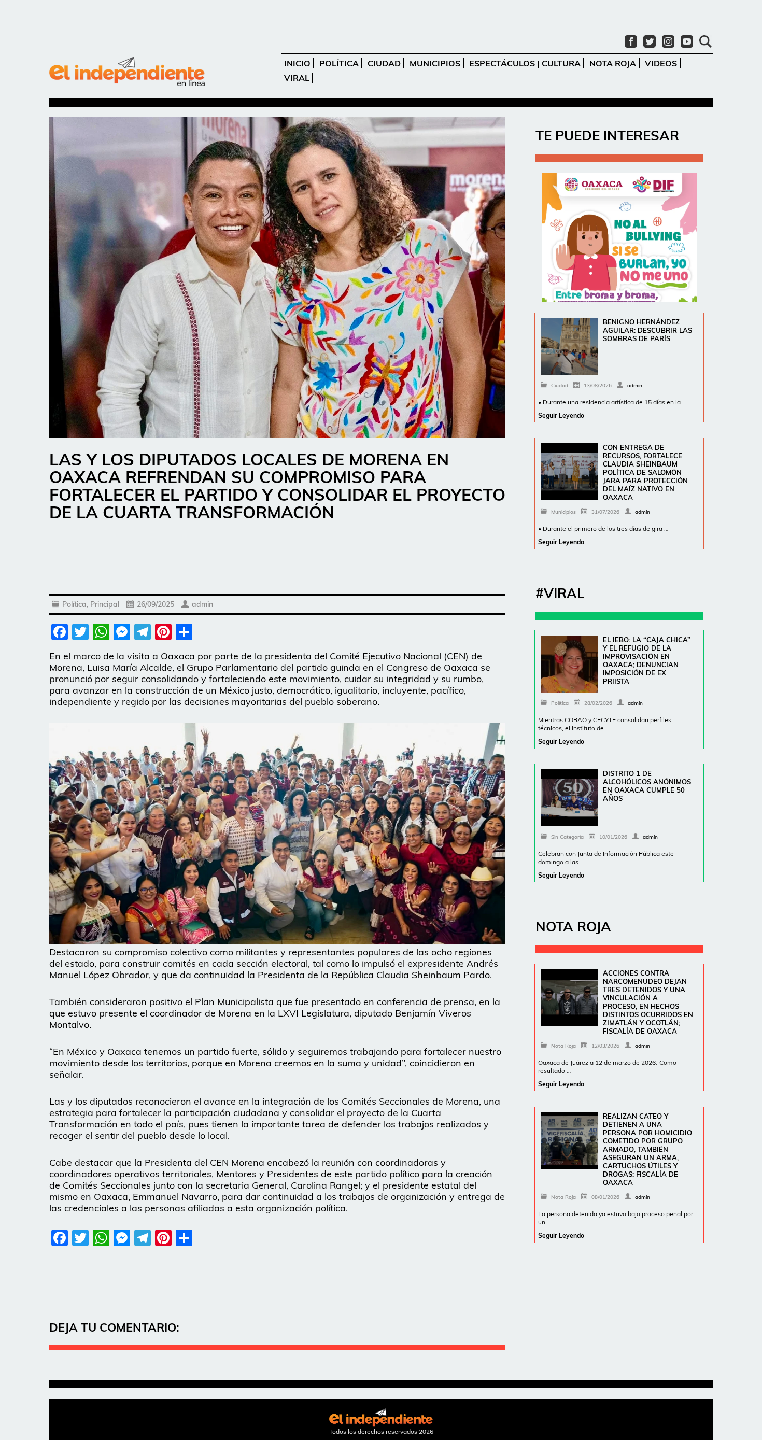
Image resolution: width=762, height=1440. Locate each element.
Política (339, 63)
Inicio (297, 63)
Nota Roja (612, 63)
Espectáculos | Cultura (525, 63)
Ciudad (384, 63)
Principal (104, 604)
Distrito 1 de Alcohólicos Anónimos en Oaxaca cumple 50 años (647, 785)
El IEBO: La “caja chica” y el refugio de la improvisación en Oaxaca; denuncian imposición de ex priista (646, 660)
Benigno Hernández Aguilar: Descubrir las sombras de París (647, 330)
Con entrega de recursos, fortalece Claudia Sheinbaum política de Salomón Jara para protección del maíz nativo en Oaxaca (645, 472)
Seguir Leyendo (561, 415)
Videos (661, 63)
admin (202, 604)
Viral (296, 78)
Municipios (435, 63)
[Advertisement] (277, 560)
